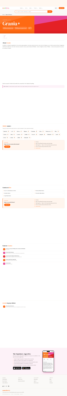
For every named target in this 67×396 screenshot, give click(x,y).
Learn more (38, 148)
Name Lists (20, 379)
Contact (51, 382)
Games (40, 8)
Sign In (56, 8)
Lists (26, 8)
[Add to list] (19, 23)
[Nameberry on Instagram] (8, 386)
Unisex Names (5, 382)
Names (21, 8)
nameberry (6, 390)
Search (50, 11)
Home (4, 14)
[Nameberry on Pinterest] (6, 386)
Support (21, 394)
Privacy (12, 394)
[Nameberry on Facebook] (4, 386)
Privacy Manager (16, 394)
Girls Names (5, 379)
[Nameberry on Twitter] (3, 386)
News (30, 8)
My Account (36, 382)
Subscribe (61, 8)
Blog (50, 379)
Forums (35, 8)
